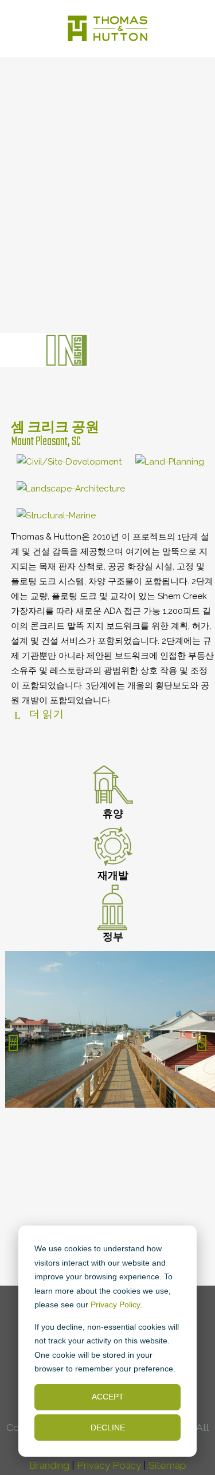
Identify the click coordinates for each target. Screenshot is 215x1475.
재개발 (112, 876)
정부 (113, 937)
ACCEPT (108, 1396)
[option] (107, 1032)
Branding (49, 1465)
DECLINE (108, 1427)
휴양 (113, 814)
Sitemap (167, 1465)
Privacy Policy (115, 1304)
